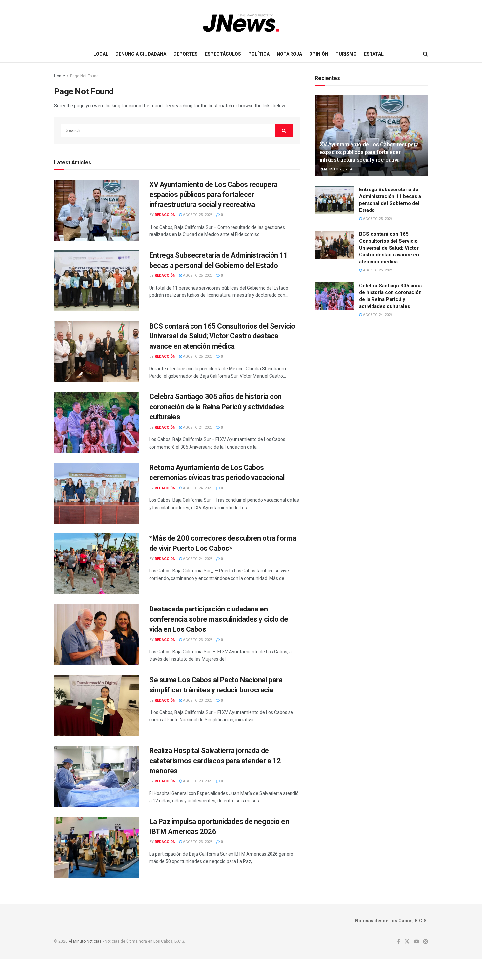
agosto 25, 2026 (197, 215)
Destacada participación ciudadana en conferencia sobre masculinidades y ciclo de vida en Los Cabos (218, 619)
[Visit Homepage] (241, 23)
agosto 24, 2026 (197, 427)
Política (259, 54)
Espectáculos (223, 54)
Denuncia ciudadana (140, 54)
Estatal (374, 54)
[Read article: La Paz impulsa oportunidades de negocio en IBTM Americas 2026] (96, 847)
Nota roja (289, 54)
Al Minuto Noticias (85, 941)
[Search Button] (425, 54)
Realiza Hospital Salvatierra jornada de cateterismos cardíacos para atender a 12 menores (215, 761)
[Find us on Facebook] (398, 942)
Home (59, 76)
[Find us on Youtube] (416, 942)
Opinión (318, 54)
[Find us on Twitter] (407, 942)
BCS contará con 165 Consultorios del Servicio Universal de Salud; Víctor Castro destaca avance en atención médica (222, 336)
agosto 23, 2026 (197, 640)
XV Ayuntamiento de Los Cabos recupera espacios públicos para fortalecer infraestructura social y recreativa (213, 194)
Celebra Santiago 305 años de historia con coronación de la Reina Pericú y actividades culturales (216, 406)
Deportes (185, 54)
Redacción (165, 215)
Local (100, 54)
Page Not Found (84, 76)
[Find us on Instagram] (425, 942)
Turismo (346, 54)
